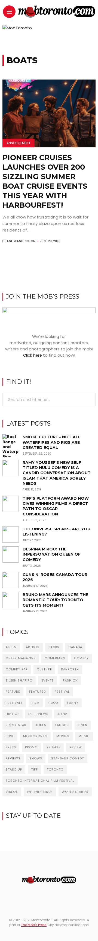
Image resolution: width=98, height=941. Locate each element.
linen (82, 725)
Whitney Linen (40, 792)
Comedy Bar (17, 669)
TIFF (34, 769)
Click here (32, 355)
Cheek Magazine (21, 658)
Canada (75, 647)
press (11, 747)
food (53, 703)
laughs (62, 725)
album (11, 647)
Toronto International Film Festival (40, 780)
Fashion (70, 680)
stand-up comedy (67, 758)
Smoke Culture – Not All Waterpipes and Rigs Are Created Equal (52, 442)
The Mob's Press (34, 925)
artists (32, 647)
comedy (81, 658)
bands (53, 647)
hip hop (12, 714)
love (10, 736)
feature (13, 691)
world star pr (75, 792)
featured (37, 691)
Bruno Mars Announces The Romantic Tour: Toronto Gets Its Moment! (55, 599)
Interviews (38, 714)
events (47, 680)
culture (44, 669)
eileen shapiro (19, 680)
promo (31, 747)
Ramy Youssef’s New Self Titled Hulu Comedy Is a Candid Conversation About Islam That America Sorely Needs (57, 473)
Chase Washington (19, 241)
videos (12, 792)
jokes (40, 725)
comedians (55, 658)
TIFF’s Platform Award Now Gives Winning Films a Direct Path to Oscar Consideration (56, 506)
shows (35, 758)
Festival (62, 691)
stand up (14, 769)
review (75, 747)
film (35, 703)
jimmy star (16, 725)
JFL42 (62, 714)
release (53, 747)
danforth (70, 669)
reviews (13, 758)
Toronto (55, 769)
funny (72, 703)
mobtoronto (35, 736)
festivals (14, 703)
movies (62, 736)
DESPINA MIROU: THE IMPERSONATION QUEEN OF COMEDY (52, 554)
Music (84, 736)
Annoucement (18, 143)
